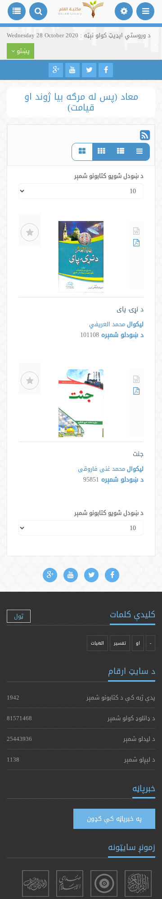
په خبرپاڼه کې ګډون (114, 818)
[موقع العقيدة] (103, 883)
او (138, 643)
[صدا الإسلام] (69, 883)
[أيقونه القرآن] (138, 883)
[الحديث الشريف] (35, 883)
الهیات (97, 643)
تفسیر (120, 643)
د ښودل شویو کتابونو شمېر (109, 175)
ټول (18, 616)
